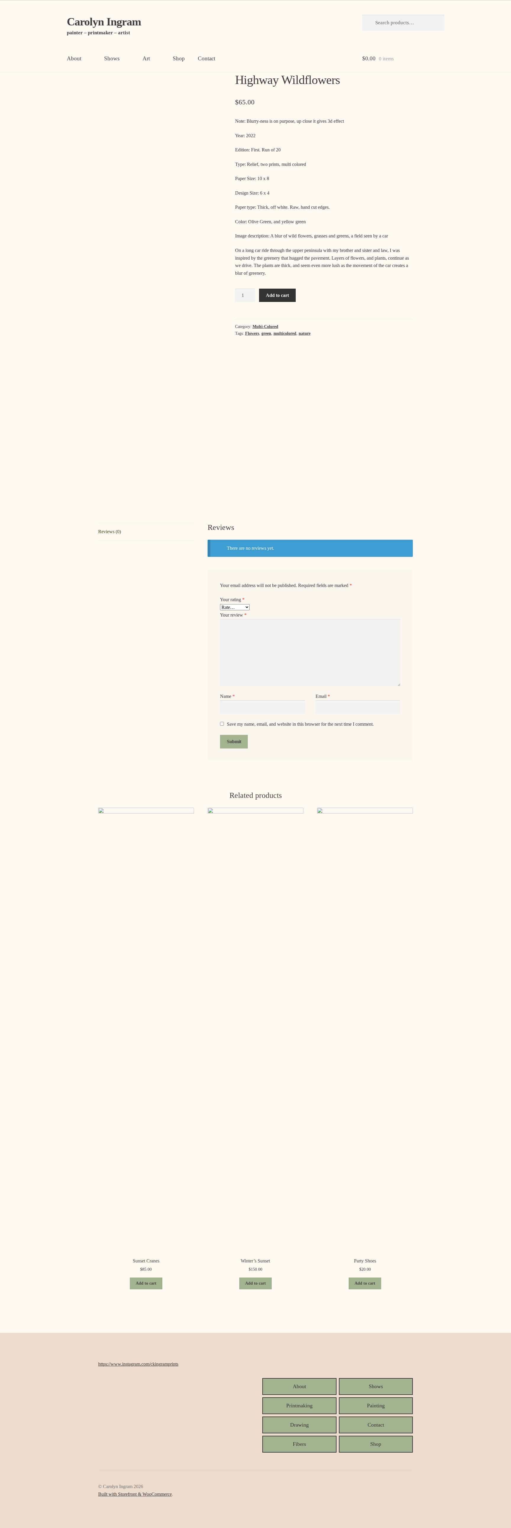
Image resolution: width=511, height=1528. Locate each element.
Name (227, 696)
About (74, 58)
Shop (179, 58)
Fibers (299, 1444)
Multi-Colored (265, 326)
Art (146, 58)
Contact (206, 58)
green (266, 333)
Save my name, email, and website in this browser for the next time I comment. (300, 724)
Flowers (252, 333)
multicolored (285, 333)
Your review (233, 614)
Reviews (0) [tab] (109, 531)
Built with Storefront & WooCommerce (135, 1494)
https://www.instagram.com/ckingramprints (138, 1364)
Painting (376, 1406)
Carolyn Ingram (104, 21)
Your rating (232, 599)
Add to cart (277, 295)
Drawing (299, 1425)
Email (323, 696)
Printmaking (299, 1406)
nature (305, 333)
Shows (111, 58)
